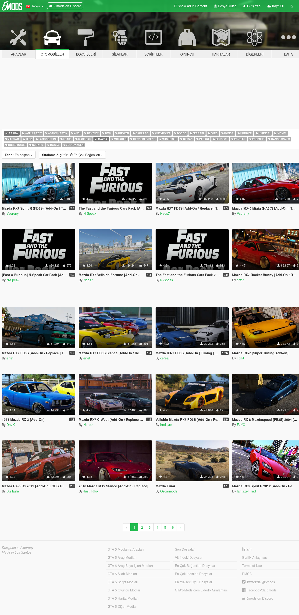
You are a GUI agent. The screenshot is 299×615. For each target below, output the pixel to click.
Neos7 (165, 213)
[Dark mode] (292, 6)
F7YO (241, 424)
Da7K (11, 424)
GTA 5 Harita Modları (123, 598)
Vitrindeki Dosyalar (189, 557)
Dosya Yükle (226, 6)
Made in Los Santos (16, 552)
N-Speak (89, 213)
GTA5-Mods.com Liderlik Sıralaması (201, 590)
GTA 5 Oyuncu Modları (124, 590)
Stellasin (13, 491)
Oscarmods (168, 491)
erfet (240, 280)
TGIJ (240, 358)
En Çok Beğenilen (71, 154)
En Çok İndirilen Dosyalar (193, 573)
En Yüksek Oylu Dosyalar (193, 582)
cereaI (165, 358)
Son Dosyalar (185, 549)
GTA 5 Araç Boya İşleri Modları (130, 565)
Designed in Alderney (17, 547)
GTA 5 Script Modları (123, 582)
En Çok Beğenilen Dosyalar (195, 565)
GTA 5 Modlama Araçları (126, 549)
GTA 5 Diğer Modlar (122, 606)
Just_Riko (90, 491)
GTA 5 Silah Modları (122, 573)
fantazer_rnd (246, 491)
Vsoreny (13, 213)
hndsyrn (166, 424)
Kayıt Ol (277, 6)
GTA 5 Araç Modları (122, 557)
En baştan (18, 154)
